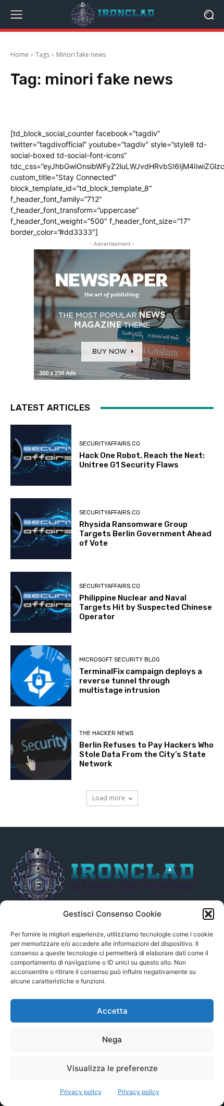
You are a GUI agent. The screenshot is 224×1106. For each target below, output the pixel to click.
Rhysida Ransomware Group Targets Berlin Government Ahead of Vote (145, 534)
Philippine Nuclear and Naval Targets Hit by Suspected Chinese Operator (145, 607)
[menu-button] (16, 15)
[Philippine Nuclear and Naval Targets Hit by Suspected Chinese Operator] (40, 602)
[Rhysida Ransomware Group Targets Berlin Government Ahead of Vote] (40, 528)
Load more (108, 798)
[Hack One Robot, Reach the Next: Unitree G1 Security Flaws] (40, 455)
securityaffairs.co (109, 444)
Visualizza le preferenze (112, 1068)
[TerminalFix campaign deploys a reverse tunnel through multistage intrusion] (40, 675)
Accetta (112, 1011)
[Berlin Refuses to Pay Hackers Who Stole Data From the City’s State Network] (40, 749)
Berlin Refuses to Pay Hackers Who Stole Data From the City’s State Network (146, 754)
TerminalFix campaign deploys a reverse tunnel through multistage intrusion (140, 681)
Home (19, 54)
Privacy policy (81, 1092)
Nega (112, 1039)
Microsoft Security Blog (119, 660)
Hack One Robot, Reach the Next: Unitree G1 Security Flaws (142, 460)
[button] (208, 914)
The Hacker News (106, 733)
